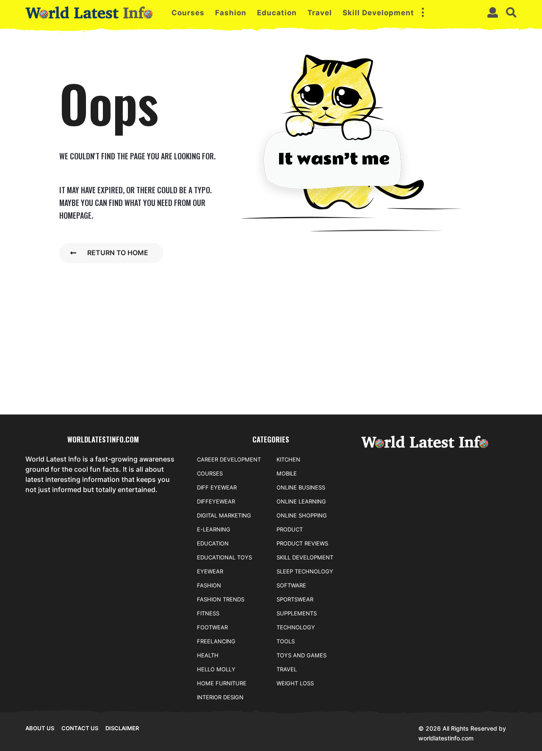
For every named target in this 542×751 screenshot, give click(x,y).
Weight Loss (295, 683)
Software (291, 585)
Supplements (297, 613)
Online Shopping (302, 515)
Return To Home (117, 252)
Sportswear (295, 599)
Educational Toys (224, 557)
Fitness (208, 613)
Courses (188, 12)
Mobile (287, 473)
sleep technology (305, 571)
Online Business (301, 487)
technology (296, 627)
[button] (422, 12)
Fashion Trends (220, 599)
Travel (319, 12)
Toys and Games (301, 655)
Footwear (212, 627)
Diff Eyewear (217, 487)
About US (39, 728)
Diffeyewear (216, 501)
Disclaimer (122, 728)
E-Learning (213, 529)
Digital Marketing (224, 515)
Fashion (230, 12)
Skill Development (378, 12)
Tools (286, 641)
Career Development (229, 459)
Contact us (79, 728)
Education (277, 12)
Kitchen (288, 459)
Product (290, 529)
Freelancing (216, 641)
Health (207, 655)
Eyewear (210, 571)
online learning (301, 501)
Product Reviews (302, 543)
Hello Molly (216, 669)
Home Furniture (221, 683)
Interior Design (220, 697)
